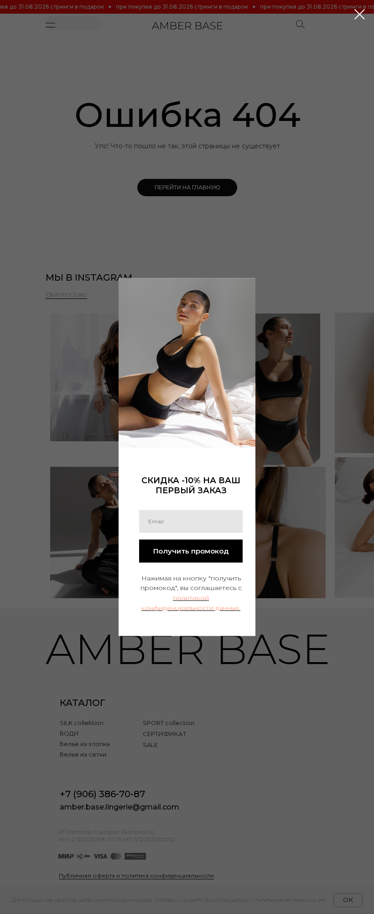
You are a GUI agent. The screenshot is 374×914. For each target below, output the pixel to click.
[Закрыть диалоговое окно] (355, 14)
